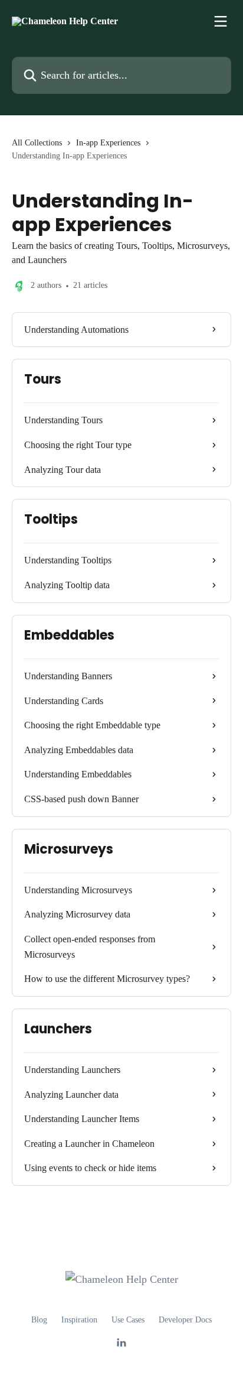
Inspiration (79, 1319)
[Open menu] (220, 21)
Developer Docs (185, 1319)
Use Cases (128, 1319)
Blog (39, 1319)
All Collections (37, 142)
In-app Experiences (108, 142)
